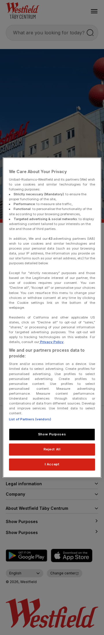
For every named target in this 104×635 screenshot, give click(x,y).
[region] (52, 317)
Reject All (52, 449)
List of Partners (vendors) (30, 419)
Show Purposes (52, 434)
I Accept (52, 464)
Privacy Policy (51, 342)
